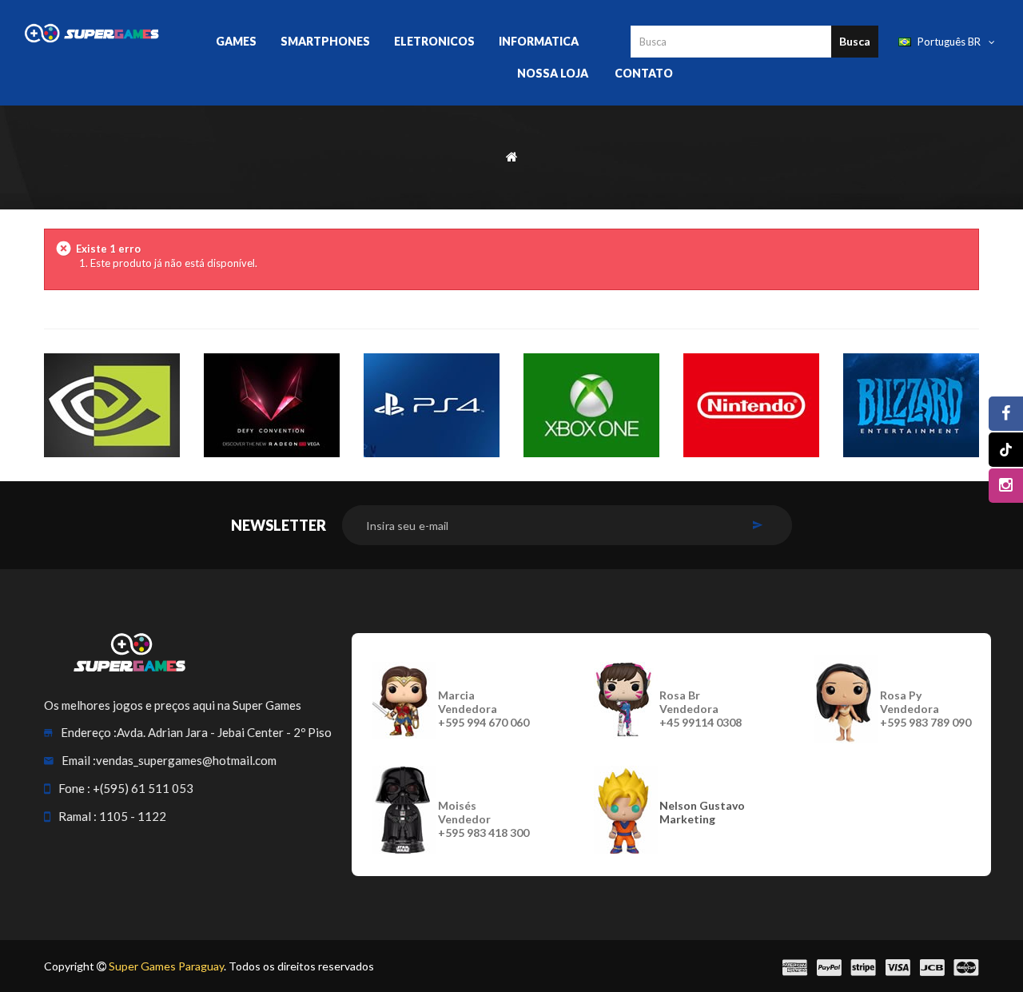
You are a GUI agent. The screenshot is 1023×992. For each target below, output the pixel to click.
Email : (79, 760)
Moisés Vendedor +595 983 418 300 (483, 819)
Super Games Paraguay (166, 966)
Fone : (74, 788)
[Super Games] (92, 32)
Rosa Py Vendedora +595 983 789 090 (925, 708)
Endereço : (89, 732)
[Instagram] (1006, 485)
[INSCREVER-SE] (757, 525)
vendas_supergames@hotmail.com (186, 760)
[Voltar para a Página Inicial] (512, 155)
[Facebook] (1006, 413)
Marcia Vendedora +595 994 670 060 (483, 708)
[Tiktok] (1006, 449)
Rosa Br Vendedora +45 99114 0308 (700, 708)
